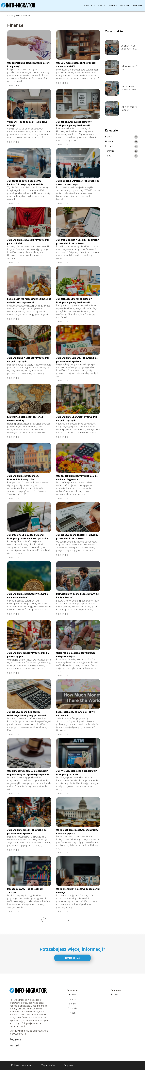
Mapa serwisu (48, 1065)
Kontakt (14, 1045)
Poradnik (89, 5)
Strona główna (14, 15)
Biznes (112, 5)
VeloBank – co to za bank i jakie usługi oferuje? (129, 47)
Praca (102, 5)
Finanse (125, 5)
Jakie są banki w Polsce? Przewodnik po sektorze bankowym (129, 109)
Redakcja (15, 1039)
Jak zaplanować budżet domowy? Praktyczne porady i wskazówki (129, 68)
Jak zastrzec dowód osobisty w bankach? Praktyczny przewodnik (129, 88)
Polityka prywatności (21, 1065)
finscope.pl (115, 994)
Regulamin (69, 1065)
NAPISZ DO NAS (72, 958)
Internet (138, 5)
